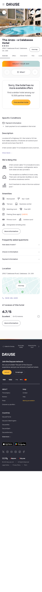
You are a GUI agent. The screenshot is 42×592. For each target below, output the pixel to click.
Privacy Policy (16, 465)
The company (6, 393)
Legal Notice (5, 465)
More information (11, 231)
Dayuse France (6, 417)
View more (6, 153)
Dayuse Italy (5, 425)
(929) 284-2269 (11, 298)
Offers (14, 56)
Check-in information (10, 252)
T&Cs (25, 465)
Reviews (4, 397)
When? (22, 72)
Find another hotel (21, 102)
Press (3, 401)
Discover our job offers (8, 404)
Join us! (6, 372)
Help (24, 397)
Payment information (10, 259)
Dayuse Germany (7, 432)
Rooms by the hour (32, 346)
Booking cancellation (29, 401)
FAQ (33, 56)
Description (23, 56)
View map (35, 49)
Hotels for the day (9, 346)
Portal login (19, 372)
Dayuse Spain (6, 428)
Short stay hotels (21, 346)
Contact (25, 393)
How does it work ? (9, 245)
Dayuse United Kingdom (9, 421)
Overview (5, 56)
